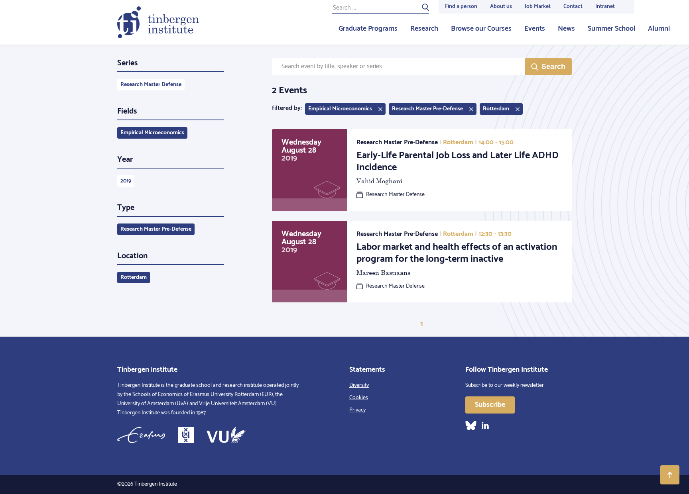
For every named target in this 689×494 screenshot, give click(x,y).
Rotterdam (133, 277)
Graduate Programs (368, 29)
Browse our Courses (481, 29)
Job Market (538, 6)
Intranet (605, 6)
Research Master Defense (150, 84)
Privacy (357, 410)
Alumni (659, 29)
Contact (573, 6)
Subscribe (490, 405)
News (566, 29)
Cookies (358, 397)
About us (501, 6)
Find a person (461, 6)
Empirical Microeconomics (152, 132)
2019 (125, 181)
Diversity (359, 385)
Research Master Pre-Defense (155, 229)
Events (534, 29)
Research (424, 29)
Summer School (611, 29)
